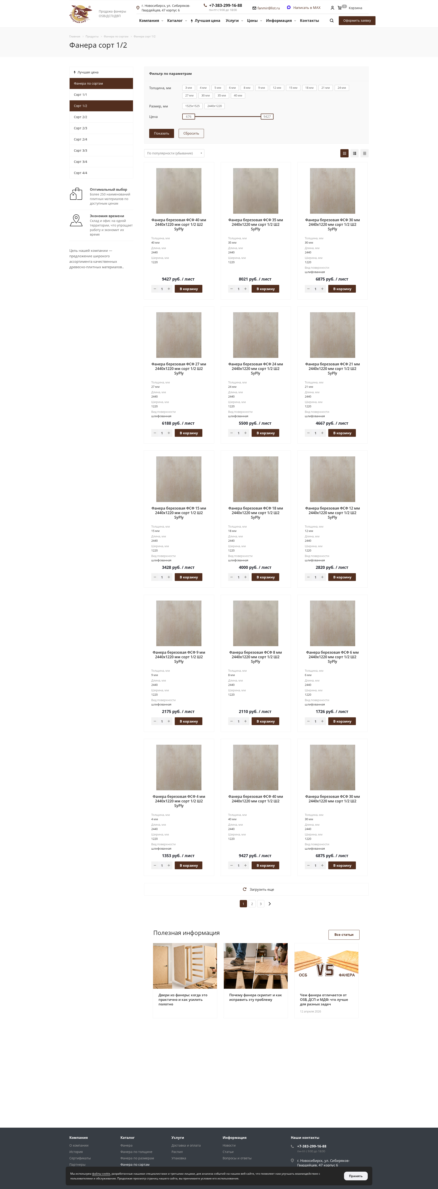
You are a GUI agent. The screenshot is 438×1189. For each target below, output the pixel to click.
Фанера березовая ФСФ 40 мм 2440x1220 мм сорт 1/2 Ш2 (255, 799)
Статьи (228, 1152)
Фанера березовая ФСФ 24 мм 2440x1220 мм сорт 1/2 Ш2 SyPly (255, 369)
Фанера (126, 1145)
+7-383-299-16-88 (225, 5)
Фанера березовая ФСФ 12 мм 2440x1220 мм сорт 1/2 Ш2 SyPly (332, 513)
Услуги (178, 1137)
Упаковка (179, 1158)
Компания (78, 1137)
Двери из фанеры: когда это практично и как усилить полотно (183, 999)
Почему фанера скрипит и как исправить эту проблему (255, 997)
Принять (356, 1176)
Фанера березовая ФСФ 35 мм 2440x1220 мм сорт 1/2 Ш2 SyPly (255, 224)
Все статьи (344, 934)
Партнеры (77, 1164)
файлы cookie (101, 1174)
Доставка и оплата (186, 1145)
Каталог (127, 1137)
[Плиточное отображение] (344, 153)
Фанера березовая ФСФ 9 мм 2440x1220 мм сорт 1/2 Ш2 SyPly (179, 657)
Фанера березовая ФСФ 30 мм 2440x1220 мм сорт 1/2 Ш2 (332, 799)
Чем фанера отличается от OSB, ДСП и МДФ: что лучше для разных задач (324, 999)
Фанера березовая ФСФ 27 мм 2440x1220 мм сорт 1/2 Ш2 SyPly (178, 369)
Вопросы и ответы (237, 1158)
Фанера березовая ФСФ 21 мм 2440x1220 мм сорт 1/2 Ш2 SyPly (332, 369)
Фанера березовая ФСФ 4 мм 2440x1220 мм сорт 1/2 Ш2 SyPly (179, 801)
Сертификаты (80, 1158)
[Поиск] (332, 20)
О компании (79, 1145)
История (76, 1152)
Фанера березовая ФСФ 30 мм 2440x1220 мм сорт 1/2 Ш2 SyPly (332, 224)
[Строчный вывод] (354, 153)
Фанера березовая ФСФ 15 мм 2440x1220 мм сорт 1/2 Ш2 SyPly (178, 513)
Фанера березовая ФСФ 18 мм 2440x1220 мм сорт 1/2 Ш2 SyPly (255, 513)
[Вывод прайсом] (364, 153)
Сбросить (191, 133)
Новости (229, 1145)
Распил (177, 1152)
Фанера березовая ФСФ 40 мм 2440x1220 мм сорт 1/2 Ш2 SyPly (178, 224)
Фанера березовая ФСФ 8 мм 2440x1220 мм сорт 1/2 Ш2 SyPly (255, 657)
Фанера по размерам (137, 1158)
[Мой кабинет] (332, 8)
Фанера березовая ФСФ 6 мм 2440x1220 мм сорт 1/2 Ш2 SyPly (332, 657)
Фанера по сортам (134, 1164)
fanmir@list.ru (269, 8)
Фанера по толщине (136, 1152)
